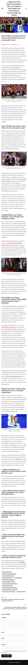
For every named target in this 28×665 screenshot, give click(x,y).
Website (3, 644)
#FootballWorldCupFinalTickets (9, 589)
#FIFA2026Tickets (18, 577)
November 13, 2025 (15, 44)
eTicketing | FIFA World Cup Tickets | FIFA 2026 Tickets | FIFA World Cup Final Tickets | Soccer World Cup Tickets (14, 8)
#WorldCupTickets (21, 591)
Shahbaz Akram (5, 44)
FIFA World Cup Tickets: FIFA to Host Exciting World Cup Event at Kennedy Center (13, 38)
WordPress (17, 662)
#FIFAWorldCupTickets (7, 585)
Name (3, 632)
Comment (4, 617)
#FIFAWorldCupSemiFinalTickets (9, 583)
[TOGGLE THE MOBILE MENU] (2, 8)
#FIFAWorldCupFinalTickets (8, 581)
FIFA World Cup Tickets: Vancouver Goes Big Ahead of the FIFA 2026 (12, 600)
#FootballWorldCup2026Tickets (9, 587)
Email (3, 638)
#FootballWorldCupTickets (8, 591)
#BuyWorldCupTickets (7, 577)
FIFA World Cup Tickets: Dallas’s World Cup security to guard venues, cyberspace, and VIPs (15, 608)
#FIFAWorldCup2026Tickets (8, 579)
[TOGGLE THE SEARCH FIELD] (26, 8)
